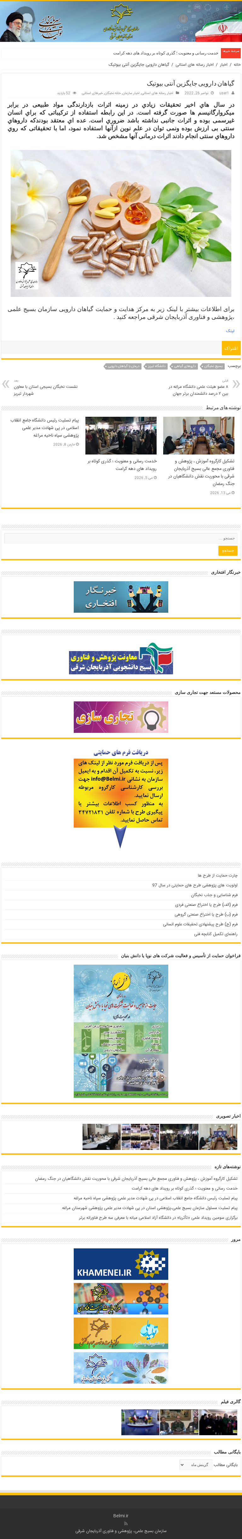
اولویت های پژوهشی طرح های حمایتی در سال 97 (195, 885)
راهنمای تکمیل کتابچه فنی (216, 934)
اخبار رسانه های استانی (195, 64)
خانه (237, 64)
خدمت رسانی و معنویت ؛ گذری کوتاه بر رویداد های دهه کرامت (165, 53)
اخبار (224, 64)
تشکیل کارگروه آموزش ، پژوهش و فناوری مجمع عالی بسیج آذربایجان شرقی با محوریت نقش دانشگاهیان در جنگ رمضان (201, 473)
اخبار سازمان (131, 93)
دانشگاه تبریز (156, 366)
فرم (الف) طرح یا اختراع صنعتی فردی (206, 904)
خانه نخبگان (113, 93)
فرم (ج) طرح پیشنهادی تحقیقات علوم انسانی (200, 924)
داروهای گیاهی (185, 366)
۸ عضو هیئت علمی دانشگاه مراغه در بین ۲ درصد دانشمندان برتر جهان (198, 387)
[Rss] (126, 1523)
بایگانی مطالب (226, 1465)
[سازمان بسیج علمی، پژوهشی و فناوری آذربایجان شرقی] (121, 21)
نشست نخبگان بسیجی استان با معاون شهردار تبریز (46, 387)
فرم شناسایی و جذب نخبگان (214, 895)
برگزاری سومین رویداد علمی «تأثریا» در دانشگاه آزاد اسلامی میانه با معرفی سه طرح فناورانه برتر (158, 1217)
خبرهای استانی (92, 93)
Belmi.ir (121, 1516)
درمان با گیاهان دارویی (123, 366)
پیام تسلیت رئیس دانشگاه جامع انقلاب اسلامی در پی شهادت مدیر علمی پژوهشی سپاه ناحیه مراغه (44, 428)
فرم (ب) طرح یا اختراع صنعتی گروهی (206, 914)
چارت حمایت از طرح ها (218, 875)
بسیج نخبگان (213, 366)
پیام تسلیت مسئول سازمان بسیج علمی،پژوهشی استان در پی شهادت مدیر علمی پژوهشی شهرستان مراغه (150, 1208)
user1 (224, 93)
